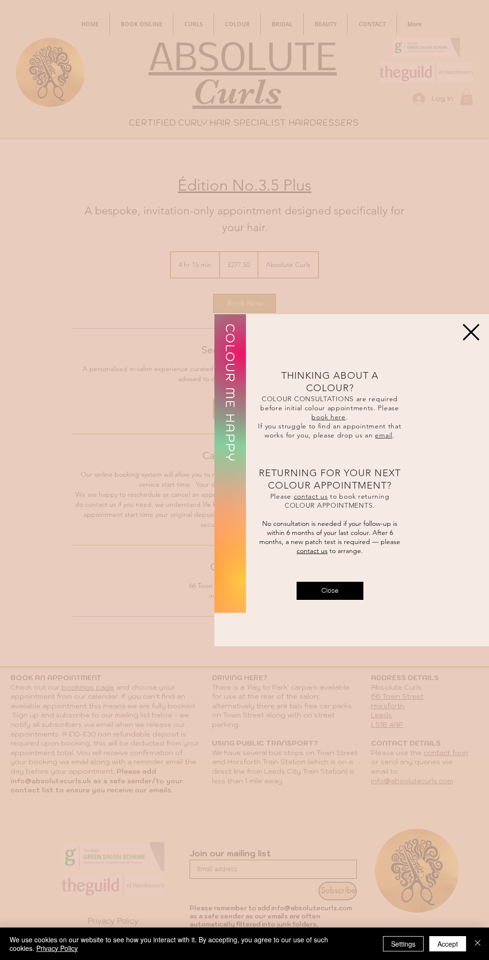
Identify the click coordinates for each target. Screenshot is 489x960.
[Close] (477, 943)
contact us (311, 496)
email (384, 435)
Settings (403, 944)
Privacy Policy (57, 948)
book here (328, 417)
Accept (447, 944)
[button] (330, 590)
